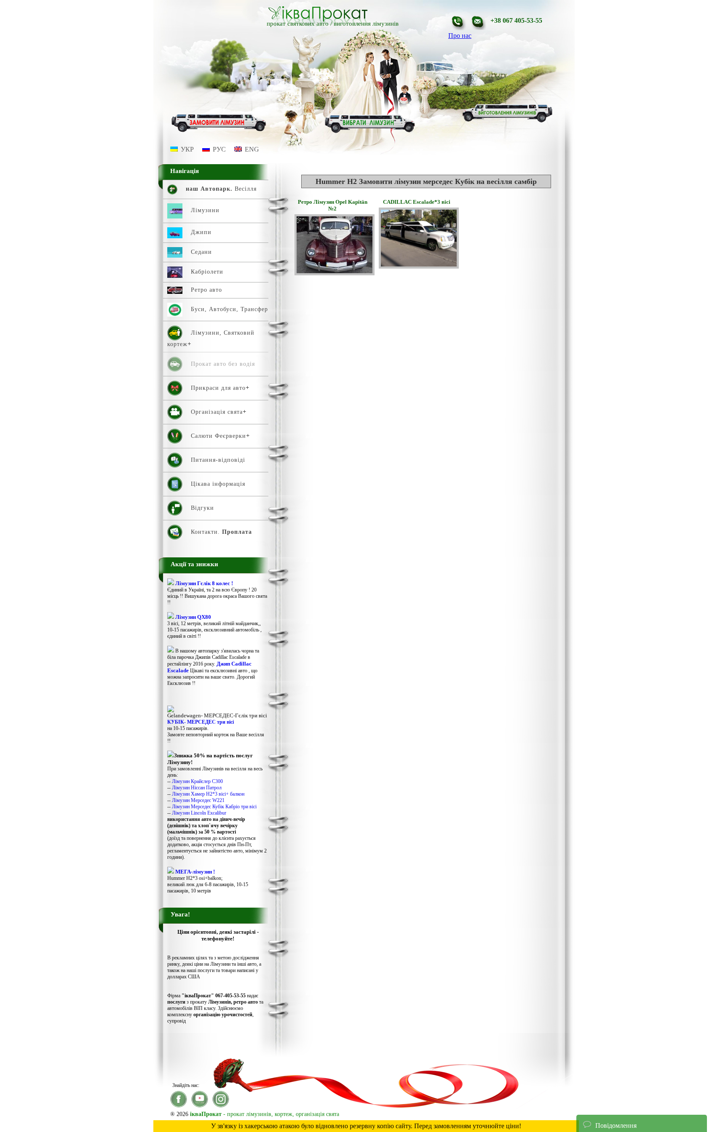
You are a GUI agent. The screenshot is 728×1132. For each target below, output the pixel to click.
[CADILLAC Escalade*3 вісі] (419, 266)
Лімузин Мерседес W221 (198, 800)
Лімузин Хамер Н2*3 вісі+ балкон (208, 794)
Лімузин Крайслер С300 (197, 781)
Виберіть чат (601, 1108)
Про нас (459, 35)
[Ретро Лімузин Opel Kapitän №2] (334, 273)
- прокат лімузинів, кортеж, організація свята (264, 1114)
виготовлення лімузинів (366, 23)
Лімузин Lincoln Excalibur (199, 813)
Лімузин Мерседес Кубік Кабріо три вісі (214, 807)
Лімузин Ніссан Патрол (197, 788)
